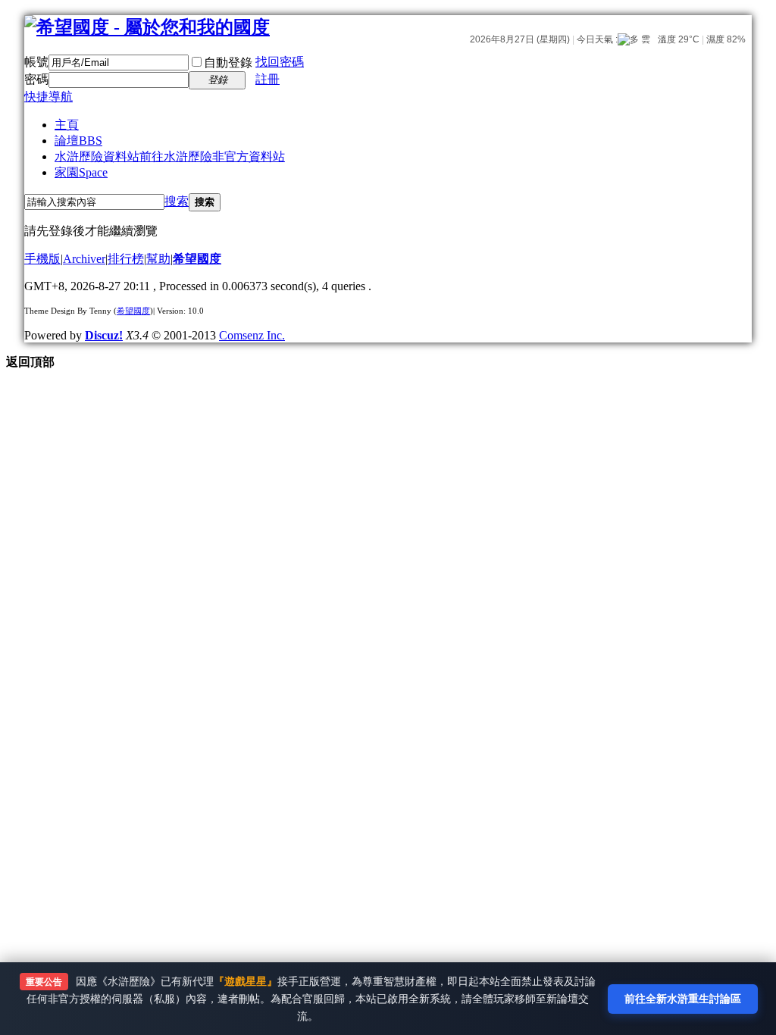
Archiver (84, 258)
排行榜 (126, 258)
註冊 (267, 79)
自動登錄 (228, 62)
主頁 (67, 124)
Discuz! (104, 335)
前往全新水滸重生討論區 (682, 998)
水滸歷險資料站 (170, 156)
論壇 (78, 140)
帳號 (36, 61)
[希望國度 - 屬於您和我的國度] (147, 27)
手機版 (42, 258)
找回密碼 (279, 61)
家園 (81, 172)
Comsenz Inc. (252, 335)
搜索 (176, 201)
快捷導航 (48, 96)
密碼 (36, 79)
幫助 (158, 258)
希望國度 (197, 258)
